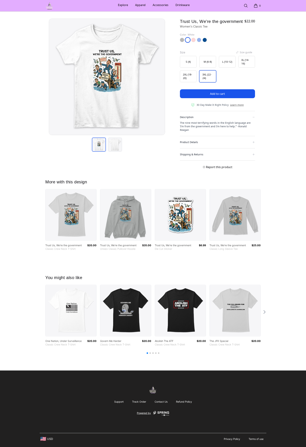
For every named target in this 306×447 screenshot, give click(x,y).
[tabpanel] (107, 77)
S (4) (188, 61)
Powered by (144, 413)
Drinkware (182, 5)
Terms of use (256, 438)
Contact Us (161, 401)
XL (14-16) (245, 61)
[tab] (99, 144)
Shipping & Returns (191, 154)
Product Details (189, 142)
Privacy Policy (232, 438)
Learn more (237, 105)
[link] (71, 215)
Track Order (139, 401)
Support (119, 401)
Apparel (140, 5)
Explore (123, 5)
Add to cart (217, 94)
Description (187, 117)
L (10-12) (227, 61)
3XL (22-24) (207, 76)
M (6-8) (208, 61)
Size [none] (182, 52)
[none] (244, 52)
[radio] (188, 62)
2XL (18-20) (187, 76)
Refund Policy (184, 401)
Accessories (160, 5)
